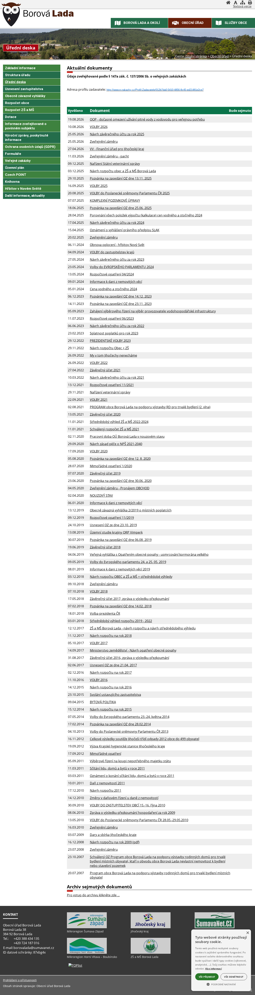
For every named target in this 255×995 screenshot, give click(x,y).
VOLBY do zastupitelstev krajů (112, 252)
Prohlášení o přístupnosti (20, 980)
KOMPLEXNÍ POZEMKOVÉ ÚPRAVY (115, 200)
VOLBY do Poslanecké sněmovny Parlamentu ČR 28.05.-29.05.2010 (139, 820)
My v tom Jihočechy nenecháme (113, 355)
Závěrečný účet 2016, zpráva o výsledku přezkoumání (129, 658)
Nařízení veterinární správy (110, 392)
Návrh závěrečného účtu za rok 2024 (117, 222)
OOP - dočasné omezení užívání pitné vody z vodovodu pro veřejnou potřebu (147, 119)
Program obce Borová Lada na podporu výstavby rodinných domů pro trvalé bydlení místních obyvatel (160, 875)
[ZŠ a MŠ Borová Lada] (151, 953)
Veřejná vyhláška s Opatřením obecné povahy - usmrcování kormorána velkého (149, 554)
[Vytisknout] (249, 3)
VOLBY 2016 (99, 680)
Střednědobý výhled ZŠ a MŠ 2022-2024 (119, 422)
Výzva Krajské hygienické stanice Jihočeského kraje (127, 746)
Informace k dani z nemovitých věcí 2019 (120, 569)
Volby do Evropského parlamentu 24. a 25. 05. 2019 (128, 562)
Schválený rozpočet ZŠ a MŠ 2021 (114, 429)
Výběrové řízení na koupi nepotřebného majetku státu (130, 761)
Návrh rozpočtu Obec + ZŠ (109, 348)
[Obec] (11, 15)
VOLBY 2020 (99, 451)
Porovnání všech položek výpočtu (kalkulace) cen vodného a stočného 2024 (146, 215)
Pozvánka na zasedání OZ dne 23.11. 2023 (121, 304)
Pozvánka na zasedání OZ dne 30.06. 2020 (121, 481)
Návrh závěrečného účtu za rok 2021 (117, 377)
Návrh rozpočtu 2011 (105, 790)
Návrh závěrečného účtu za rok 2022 (117, 326)
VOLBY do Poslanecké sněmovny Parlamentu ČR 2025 (130, 193)
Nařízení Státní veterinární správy (115, 163)
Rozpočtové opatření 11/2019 (112, 517)
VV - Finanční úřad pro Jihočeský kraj (117, 149)
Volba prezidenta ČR (105, 613)
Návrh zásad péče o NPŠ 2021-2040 (116, 444)
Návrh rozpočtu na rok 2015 (111, 709)
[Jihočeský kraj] (151, 927)
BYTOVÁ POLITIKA (103, 702)
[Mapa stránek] (242, 3)
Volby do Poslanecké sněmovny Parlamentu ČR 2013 (129, 731)
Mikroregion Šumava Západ (85, 931)
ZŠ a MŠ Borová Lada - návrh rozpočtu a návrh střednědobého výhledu (143, 628)
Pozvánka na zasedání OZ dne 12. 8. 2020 (120, 458)
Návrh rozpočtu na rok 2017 (111, 672)
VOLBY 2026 (99, 127)
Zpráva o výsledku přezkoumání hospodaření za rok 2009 (132, 812)
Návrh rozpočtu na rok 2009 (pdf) (114, 842)
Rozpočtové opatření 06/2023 (112, 318)
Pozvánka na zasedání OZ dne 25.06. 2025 (121, 208)
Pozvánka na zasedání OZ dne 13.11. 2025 (121, 178)
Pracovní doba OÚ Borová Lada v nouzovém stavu (127, 436)
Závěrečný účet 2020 (105, 414)
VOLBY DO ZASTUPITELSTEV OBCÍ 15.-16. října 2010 (127, 805)
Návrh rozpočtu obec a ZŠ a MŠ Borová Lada (123, 171)
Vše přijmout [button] (207, 976)
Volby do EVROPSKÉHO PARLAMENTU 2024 (122, 267)
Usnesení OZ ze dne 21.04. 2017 (113, 665)
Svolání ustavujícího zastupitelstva (115, 694)
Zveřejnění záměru (104, 141)
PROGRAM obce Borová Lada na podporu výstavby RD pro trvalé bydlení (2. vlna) (150, 407)
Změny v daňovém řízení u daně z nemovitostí (124, 798)
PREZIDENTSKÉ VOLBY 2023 (110, 340)
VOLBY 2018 (99, 591)
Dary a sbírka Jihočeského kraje (113, 835)
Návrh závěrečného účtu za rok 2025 (117, 134)
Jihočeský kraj (140, 931)
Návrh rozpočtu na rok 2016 (111, 687)
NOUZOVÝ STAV (101, 495)
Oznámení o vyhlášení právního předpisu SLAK (124, 230)
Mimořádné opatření (105, 753)
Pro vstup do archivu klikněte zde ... (93, 895)
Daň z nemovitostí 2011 (107, 783)
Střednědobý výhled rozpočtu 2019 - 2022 (121, 621)
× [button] (247, 932)
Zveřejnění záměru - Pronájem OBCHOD (119, 488)
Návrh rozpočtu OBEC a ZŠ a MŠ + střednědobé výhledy (131, 576)
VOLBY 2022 (99, 363)
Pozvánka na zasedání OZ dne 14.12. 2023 (121, 296)
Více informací (213, 968)
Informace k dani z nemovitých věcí (116, 281)
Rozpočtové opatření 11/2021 (112, 385)
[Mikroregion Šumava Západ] (87, 927)
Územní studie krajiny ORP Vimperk (116, 532)
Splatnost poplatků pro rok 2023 (114, 333)
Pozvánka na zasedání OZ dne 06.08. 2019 (121, 540)
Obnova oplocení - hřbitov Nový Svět (117, 245)
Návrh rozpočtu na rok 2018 (111, 635)
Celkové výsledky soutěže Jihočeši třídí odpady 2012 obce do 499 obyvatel (144, 739)
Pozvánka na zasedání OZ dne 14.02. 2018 (121, 606)
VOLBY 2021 (99, 399)
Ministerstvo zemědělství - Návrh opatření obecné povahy (133, 650)
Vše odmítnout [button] (233, 976)
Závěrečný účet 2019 (105, 473)
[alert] (221, 960)
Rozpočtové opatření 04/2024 (112, 274)
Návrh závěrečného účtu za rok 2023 (117, 259)
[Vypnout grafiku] (235, 3)
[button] (221, 984)
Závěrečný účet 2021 (105, 370)
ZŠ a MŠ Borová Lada (144, 957)
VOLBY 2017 (99, 643)
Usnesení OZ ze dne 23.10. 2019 (113, 525)
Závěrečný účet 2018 (105, 547)
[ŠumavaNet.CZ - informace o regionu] (214, 927)
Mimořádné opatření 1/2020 (111, 466)
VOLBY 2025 (99, 186)
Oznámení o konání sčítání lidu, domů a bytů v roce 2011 (132, 776)
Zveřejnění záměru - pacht (109, 156)
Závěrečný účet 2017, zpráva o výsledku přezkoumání (129, 599)
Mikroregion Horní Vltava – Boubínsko (92, 957)
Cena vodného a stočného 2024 (113, 289)
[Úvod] (228, 3)
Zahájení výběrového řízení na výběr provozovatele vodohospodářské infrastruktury (153, 311)
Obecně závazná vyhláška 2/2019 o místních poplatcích (131, 510)
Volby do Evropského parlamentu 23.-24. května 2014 (129, 717)
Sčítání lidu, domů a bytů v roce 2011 (117, 768)
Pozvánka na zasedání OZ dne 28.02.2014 (120, 724)
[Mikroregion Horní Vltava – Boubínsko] (87, 953)
